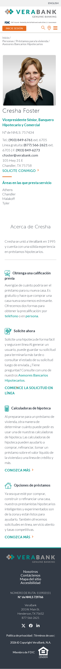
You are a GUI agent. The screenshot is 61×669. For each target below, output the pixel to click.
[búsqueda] (43, 28)
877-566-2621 (30, 617)
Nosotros (30, 571)
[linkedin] (38, 625)
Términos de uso (44, 635)
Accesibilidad (30, 583)
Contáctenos (30, 575)
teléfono (11, 316)
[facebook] (31, 625)
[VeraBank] (30, 13)
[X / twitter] (23, 625)
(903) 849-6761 (21, 140)
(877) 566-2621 (36, 145)
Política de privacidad (19, 635)
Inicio (5, 37)
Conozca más (17, 470)
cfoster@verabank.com (20, 155)
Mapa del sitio (30, 579)
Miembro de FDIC (24, 652)
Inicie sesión (14, 28)
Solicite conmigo (19, 171)
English (53, 3)
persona (31, 316)
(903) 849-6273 (28, 150)
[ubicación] (49, 28)
